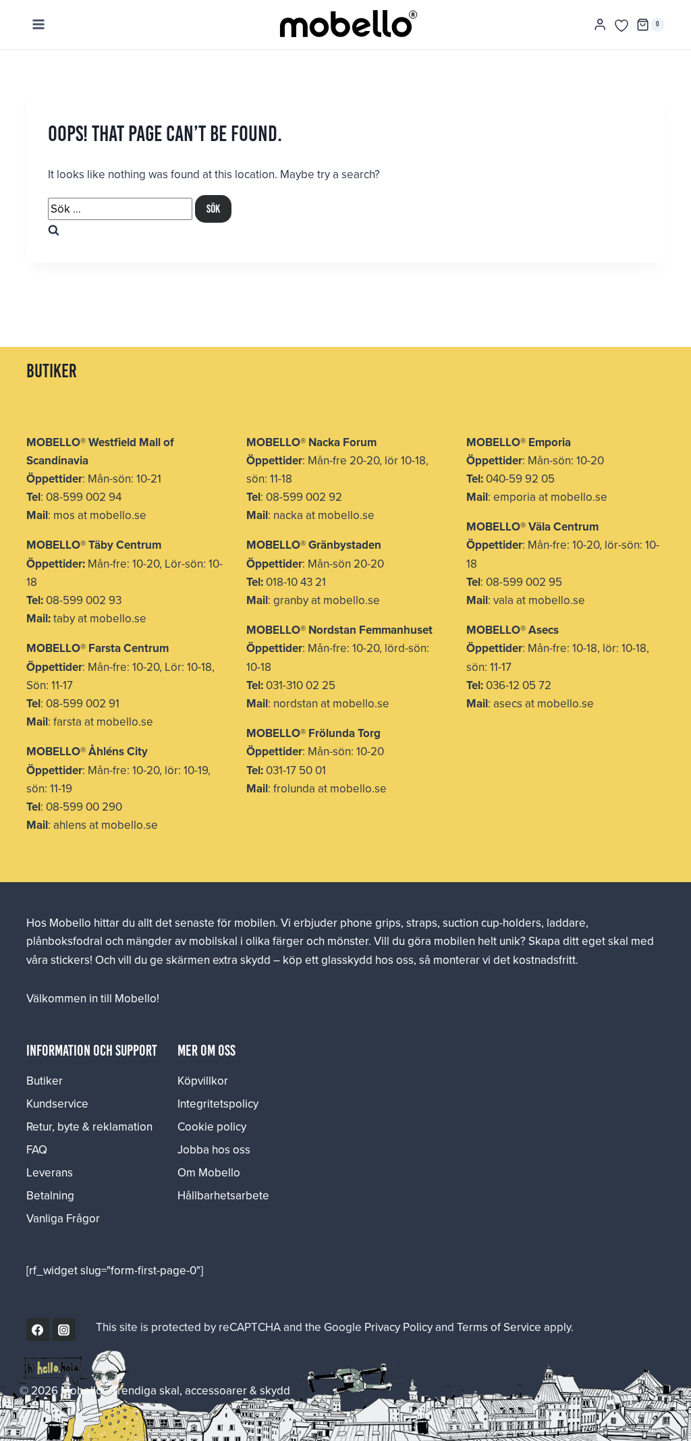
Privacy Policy (398, 1327)
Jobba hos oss (213, 1149)
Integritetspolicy (217, 1103)
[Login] (600, 24)
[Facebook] (37, 1329)
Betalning (50, 1195)
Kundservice (57, 1103)
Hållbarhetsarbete (223, 1195)
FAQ (36, 1149)
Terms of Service (499, 1327)
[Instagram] (64, 1329)
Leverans (49, 1172)
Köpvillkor (202, 1080)
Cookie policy (211, 1126)
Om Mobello (208, 1172)
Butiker (44, 1080)
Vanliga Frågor (63, 1218)
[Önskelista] (621, 26)
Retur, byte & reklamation (89, 1126)
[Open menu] (38, 24)
